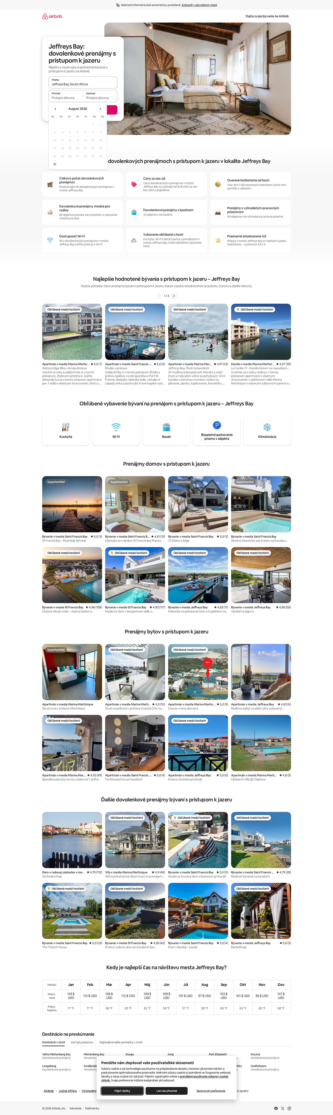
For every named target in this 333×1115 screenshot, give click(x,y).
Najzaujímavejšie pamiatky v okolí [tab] (121, 1042)
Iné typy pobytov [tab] (82, 1042)
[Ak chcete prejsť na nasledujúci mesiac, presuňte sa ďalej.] (100, 109)
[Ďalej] (174, 296)
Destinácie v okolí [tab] (53, 1042)
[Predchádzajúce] (159, 296)
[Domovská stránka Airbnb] (52, 16)
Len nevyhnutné (166, 1091)
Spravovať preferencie (211, 1091)
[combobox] (83, 84)
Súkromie (75, 1108)
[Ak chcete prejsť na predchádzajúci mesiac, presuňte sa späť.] (55, 109)
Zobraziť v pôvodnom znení (199, 5)
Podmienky (92, 1108)
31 (54, 164)
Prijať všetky (122, 1091)
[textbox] (66, 97)
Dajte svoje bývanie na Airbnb (267, 16)
